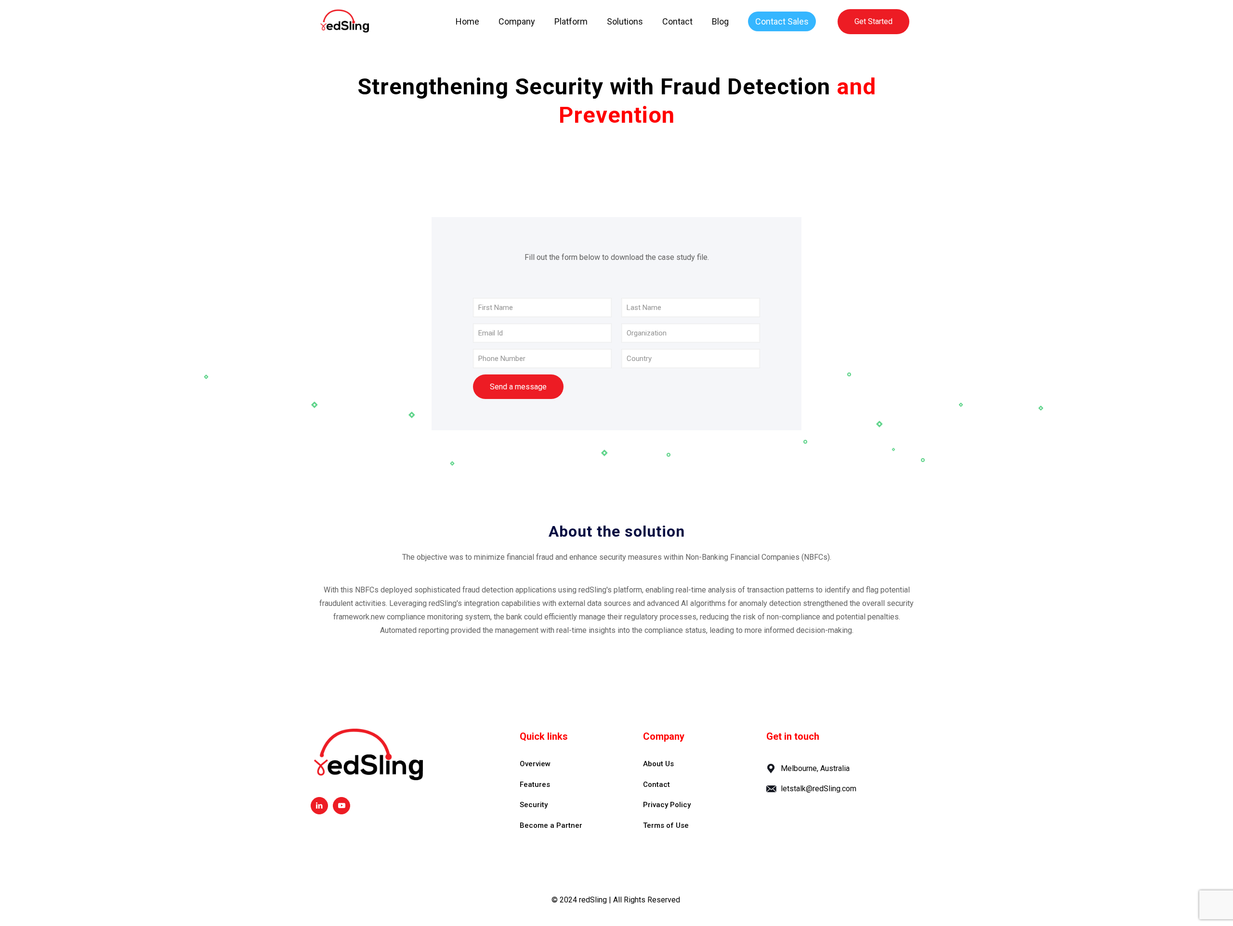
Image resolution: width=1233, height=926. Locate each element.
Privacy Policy (667, 804)
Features (535, 784)
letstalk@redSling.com (818, 788)
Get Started (873, 21)
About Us (658, 763)
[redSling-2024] (344, 21)
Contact (656, 784)
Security (534, 804)
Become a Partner (551, 825)
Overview (535, 763)
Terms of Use (666, 825)
